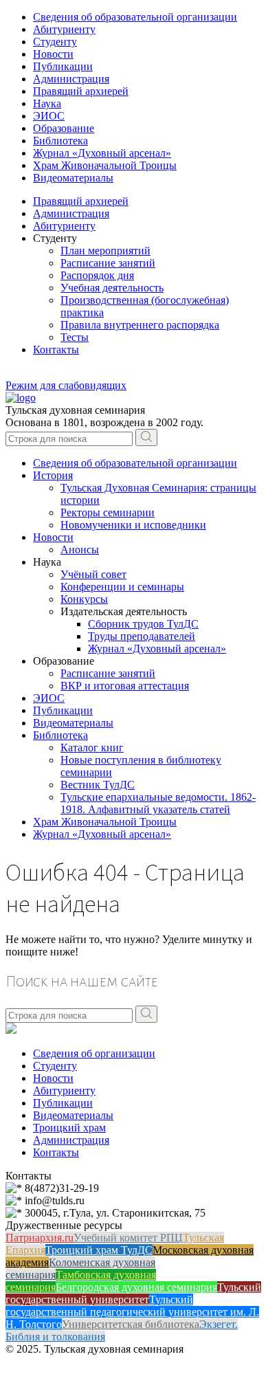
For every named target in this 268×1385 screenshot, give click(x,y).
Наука (47, 103)
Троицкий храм (69, 1127)
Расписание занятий (107, 263)
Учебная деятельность (112, 287)
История (53, 475)
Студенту (55, 41)
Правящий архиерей (81, 91)
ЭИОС (49, 116)
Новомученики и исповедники (133, 525)
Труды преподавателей (141, 636)
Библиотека (60, 140)
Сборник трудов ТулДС (143, 624)
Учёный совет (93, 574)
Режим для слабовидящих (65, 385)
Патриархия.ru (39, 1237)
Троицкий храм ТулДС (99, 1250)
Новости (53, 54)
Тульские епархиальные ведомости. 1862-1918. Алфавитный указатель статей (158, 803)
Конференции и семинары (122, 586)
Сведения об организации (94, 1053)
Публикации (63, 66)
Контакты (56, 349)
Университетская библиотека (130, 1324)
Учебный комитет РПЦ (128, 1237)
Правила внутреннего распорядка (139, 325)
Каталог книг (92, 747)
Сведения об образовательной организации (135, 17)
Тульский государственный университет (133, 1293)
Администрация (71, 79)
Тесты (74, 337)
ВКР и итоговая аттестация (124, 685)
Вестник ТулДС (97, 784)
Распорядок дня (97, 275)
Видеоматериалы (73, 178)
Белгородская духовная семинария (136, 1287)
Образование (63, 128)
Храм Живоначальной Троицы (105, 165)
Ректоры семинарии (107, 512)
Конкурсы (84, 599)
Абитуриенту (64, 29)
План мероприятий (105, 250)
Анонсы (79, 549)
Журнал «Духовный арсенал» (102, 153)
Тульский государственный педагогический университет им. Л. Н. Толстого (132, 1312)
